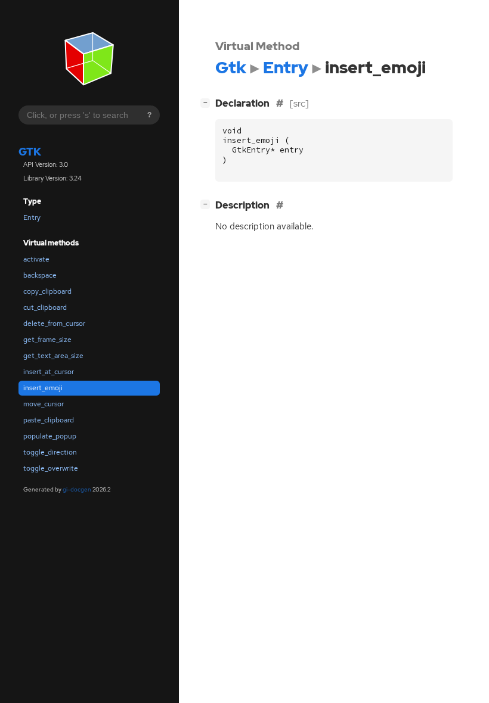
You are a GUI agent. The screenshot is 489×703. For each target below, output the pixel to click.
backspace (40, 275)
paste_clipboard (48, 420)
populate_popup (49, 436)
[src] (299, 103)
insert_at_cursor (48, 372)
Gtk (29, 151)
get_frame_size (47, 339)
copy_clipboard (47, 291)
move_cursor (43, 404)
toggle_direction (50, 452)
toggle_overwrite (50, 468)
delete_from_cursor (54, 323)
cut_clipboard (45, 307)
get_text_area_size (53, 355)
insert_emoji (43, 388)
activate (36, 259)
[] (207, 102)
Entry (32, 217)
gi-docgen (77, 489)
